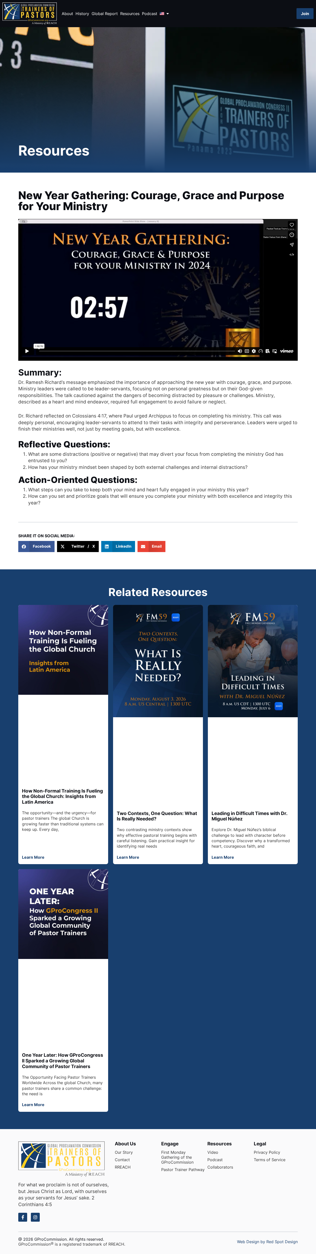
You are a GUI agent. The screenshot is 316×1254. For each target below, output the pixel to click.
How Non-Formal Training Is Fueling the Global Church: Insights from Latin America (62, 796)
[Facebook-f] (22, 1217)
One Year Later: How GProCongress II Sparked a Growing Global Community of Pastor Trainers (62, 1060)
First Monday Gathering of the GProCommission (177, 1157)
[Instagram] (35, 1217)
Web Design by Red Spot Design (267, 1241)
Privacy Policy (267, 1152)
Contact (122, 1159)
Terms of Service (269, 1159)
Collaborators (220, 1167)
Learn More (33, 857)
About (67, 13)
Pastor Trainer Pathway (183, 1169)
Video (212, 1152)
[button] (36, 546)
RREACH (123, 1167)
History (82, 13)
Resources (129, 13)
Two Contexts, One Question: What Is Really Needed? (157, 816)
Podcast (149, 13)
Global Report (105, 13)
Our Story (124, 1152)
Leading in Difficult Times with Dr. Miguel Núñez (249, 816)
